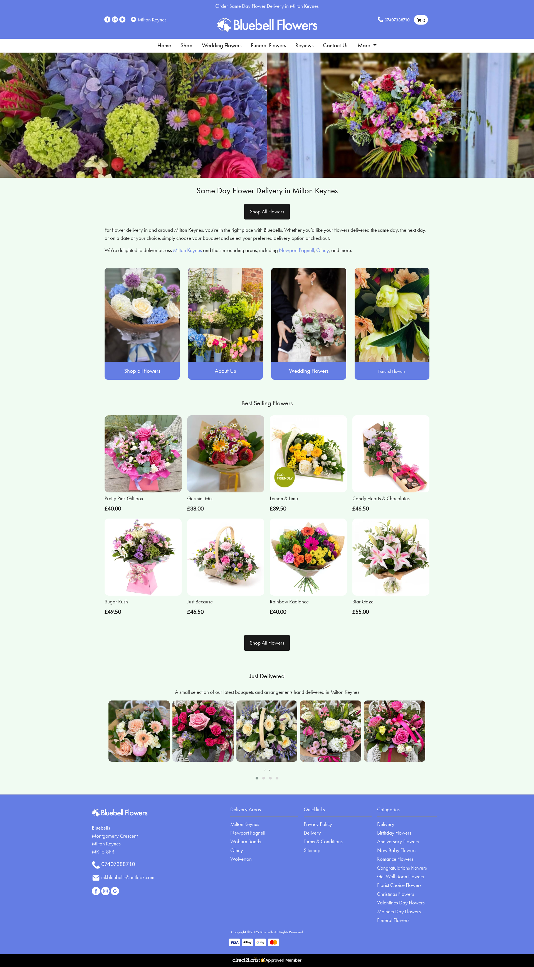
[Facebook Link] (107, 19)
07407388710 (397, 20)
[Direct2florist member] (267, 960)
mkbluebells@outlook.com (127, 877)
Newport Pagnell (296, 250)
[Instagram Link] (115, 19)
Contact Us (335, 45)
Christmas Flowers (395, 894)
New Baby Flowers (396, 850)
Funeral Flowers (268, 45)
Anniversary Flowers (398, 841)
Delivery (312, 833)
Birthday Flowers (394, 833)
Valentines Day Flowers (401, 902)
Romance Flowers (395, 859)
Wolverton (241, 859)
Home (164, 45)
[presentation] (265, 770)
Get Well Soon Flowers (400, 876)
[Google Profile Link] (122, 19)
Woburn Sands (245, 841)
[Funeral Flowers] (392, 314)
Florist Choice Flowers (399, 885)
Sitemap (312, 850)
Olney (322, 250)
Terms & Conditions (323, 841)
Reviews (304, 45)
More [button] (365, 45)
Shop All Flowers (267, 211)
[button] (257, 778)
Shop (186, 45)
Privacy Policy (318, 824)
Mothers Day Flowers (399, 911)
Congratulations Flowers (402, 868)
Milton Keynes (187, 250)
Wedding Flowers (221, 45)
